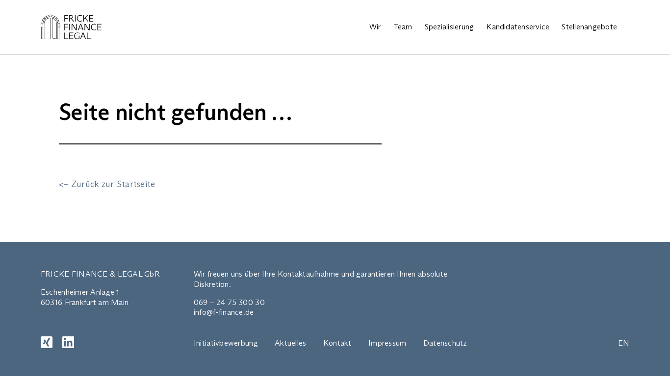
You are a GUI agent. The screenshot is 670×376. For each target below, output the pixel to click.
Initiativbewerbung (226, 343)
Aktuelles (290, 343)
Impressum (387, 343)
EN (624, 343)
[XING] (46, 342)
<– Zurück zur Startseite (107, 184)
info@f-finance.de (224, 312)
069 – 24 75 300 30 (229, 302)
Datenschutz (445, 343)
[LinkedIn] (68, 342)
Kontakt (337, 343)
